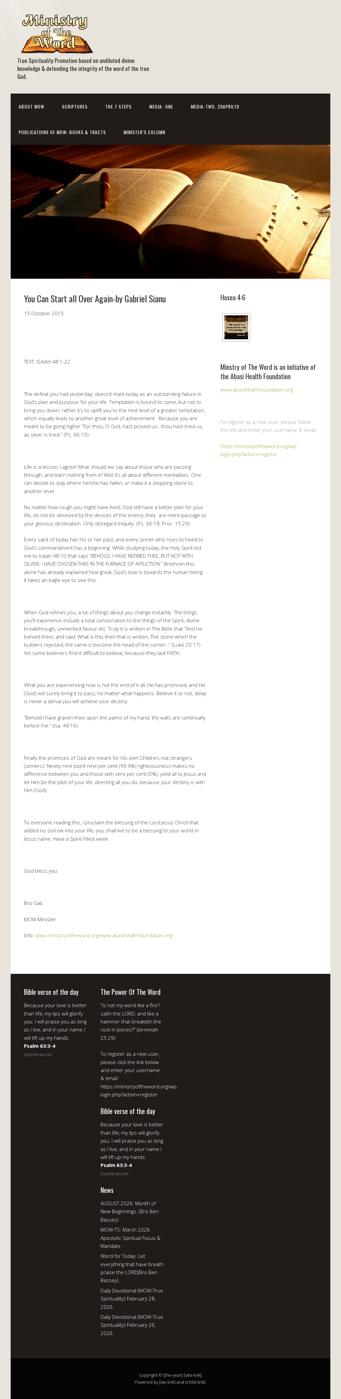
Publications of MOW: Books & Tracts (62, 132)
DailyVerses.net (38, 1054)
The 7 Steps (118, 106)
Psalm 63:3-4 (39, 1045)
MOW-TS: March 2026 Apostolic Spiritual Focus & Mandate (131, 1237)
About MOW (31, 106)
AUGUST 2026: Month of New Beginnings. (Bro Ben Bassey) (130, 1211)
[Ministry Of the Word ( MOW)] (56, 49)
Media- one (161, 106)
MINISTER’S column (144, 132)
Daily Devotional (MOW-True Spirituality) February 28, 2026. (132, 1298)
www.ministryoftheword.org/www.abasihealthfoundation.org (103, 935)
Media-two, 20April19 (215, 106)
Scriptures (75, 106)
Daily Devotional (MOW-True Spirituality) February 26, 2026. (132, 1324)
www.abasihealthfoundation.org (256, 389)
